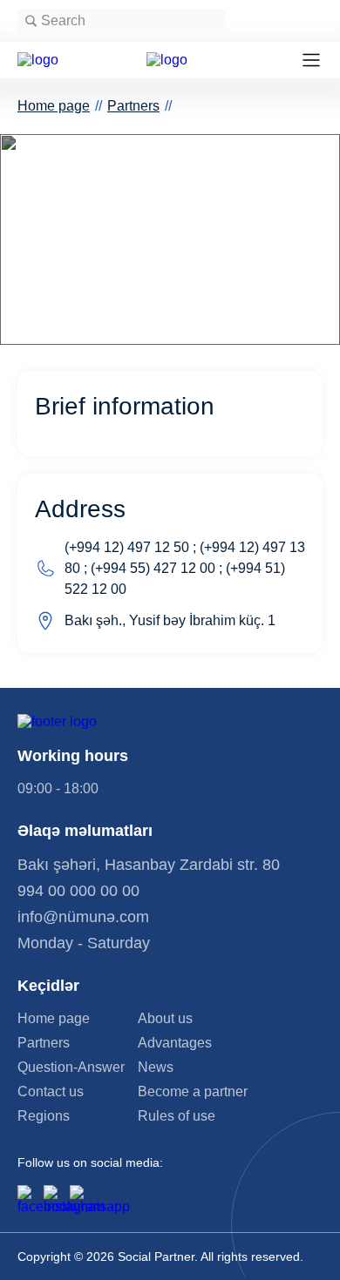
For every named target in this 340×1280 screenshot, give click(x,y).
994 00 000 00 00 (78, 891)
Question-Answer (71, 1068)
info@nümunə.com (83, 917)
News (155, 1068)
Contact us (50, 1092)
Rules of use (176, 1116)
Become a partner (193, 1092)
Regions (43, 1116)
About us (165, 1019)
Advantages (175, 1043)
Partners (133, 105)
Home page (53, 105)
